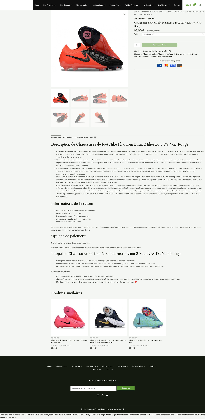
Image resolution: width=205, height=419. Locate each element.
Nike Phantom (48, 5)
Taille (136, 34)
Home (37, 5)
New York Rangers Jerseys (61, 415)
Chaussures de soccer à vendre (187, 54)
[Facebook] (102, 395)
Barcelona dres (78, 415)
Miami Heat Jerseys (42, 415)
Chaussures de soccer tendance (146, 57)
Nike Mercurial (81, 5)
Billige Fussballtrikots (120, 415)
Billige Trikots (106, 415)
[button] (124, 14)
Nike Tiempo (65, 5)
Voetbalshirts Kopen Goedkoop (141, 415)
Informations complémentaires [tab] (75, 137)
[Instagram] (98, 395)
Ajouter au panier (160, 45)
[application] (55, 5)
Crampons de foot (165, 57)
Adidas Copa (98, 5)
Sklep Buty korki (27, 415)
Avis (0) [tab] (93, 137)
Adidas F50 (114, 5)
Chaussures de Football (166, 54)
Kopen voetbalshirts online (165, 415)
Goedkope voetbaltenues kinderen (190, 415)
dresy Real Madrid (93, 415)
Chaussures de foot (150, 54)
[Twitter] (107, 395)
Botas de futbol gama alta (10, 415)
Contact (177, 5)
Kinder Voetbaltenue (8, 417)
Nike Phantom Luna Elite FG (162, 12)
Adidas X (147, 5)
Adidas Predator (131, 5)
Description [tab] (56, 137)
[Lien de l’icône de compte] (200, 5)
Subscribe (126, 388)
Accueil (136, 12)
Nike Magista (162, 5)
